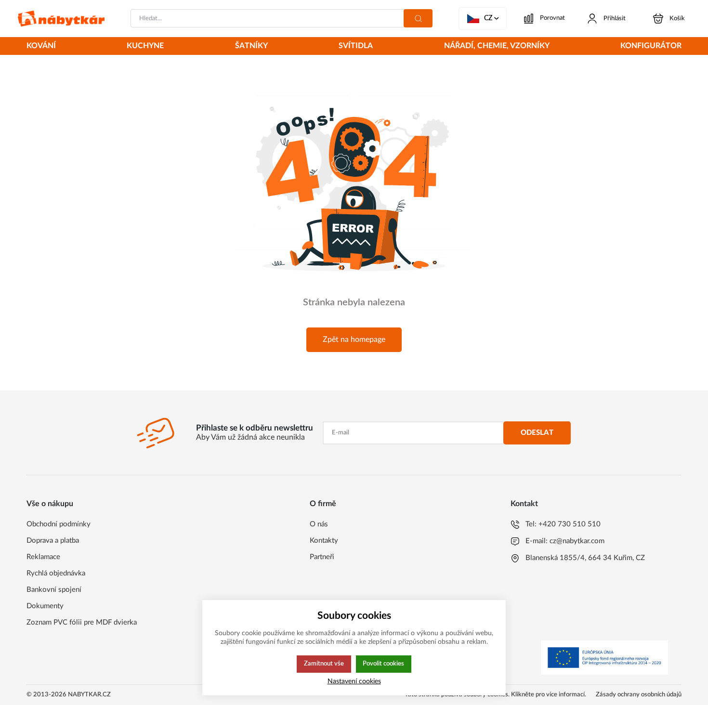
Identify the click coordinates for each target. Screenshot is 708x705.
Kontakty (324, 540)
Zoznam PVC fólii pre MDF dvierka (81, 622)
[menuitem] (41, 47)
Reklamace (43, 557)
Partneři (322, 557)
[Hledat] (418, 18)
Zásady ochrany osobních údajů (639, 695)
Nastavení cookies (354, 681)
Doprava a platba (52, 540)
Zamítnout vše (324, 663)
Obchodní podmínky (58, 524)
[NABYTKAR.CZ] (61, 18)
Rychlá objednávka (55, 573)
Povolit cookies (383, 663)
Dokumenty (45, 606)
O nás (319, 524)
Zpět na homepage (354, 339)
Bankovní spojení (53, 589)
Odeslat (537, 432)
